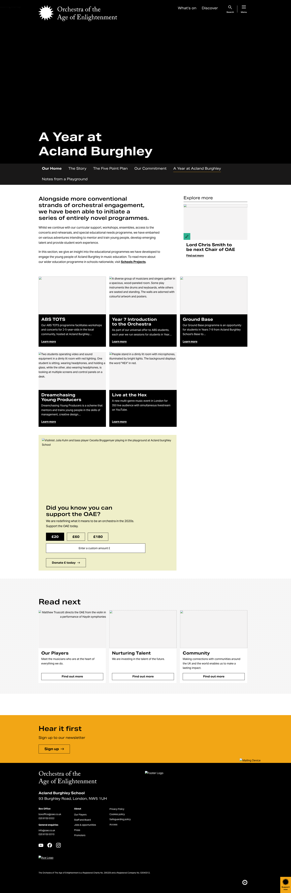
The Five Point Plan (110, 168)
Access (113, 824)
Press (77, 830)
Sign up (51, 749)
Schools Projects (133, 262)
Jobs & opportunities (85, 824)
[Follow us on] (41, 845)
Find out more (195, 255)
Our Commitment (150, 168)
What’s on (187, 8)
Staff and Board (82, 819)
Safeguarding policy (120, 819)
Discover (210, 8)
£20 (55, 537)
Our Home (52, 168)
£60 (75, 537)
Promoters (79, 835)
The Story (77, 168)
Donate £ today (64, 562)
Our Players (80, 814)
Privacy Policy (116, 809)
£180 (98, 537)
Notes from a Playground (65, 179)
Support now (286, 888)
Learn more (48, 341)
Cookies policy (117, 814)
